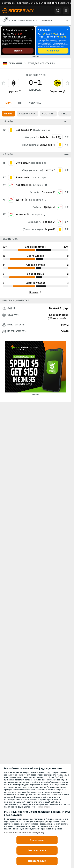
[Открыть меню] (66, 10)
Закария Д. (38, 214)
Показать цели (37, 860)
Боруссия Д (57, 91)
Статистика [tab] (27, 113)
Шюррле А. (31, 137)
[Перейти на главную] (20, 10)
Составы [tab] (48, 113)
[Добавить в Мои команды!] (3, 83)
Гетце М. (35, 192)
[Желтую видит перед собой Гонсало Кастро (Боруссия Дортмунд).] (59, 170)
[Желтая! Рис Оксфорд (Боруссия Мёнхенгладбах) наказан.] (11, 163)
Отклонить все (37, 850)
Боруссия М (13, 91)
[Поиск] (57, 10)
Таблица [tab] (35, 103)
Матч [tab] (8, 103)
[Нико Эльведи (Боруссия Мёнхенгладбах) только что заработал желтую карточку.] (11, 177)
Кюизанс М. (23, 214)
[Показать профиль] (13, 83)
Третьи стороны (44, 807)
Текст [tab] (65, 113)
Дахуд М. (49, 207)
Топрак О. (49, 222)
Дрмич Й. (21, 199)
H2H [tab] (20, 103)
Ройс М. (37, 207)
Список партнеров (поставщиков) (24, 832)
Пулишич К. (48, 192)
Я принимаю (37, 840)
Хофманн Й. (40, 185)
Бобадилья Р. (37, 199)
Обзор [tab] (8, 113)
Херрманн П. (23, 185)
